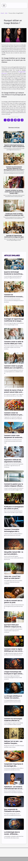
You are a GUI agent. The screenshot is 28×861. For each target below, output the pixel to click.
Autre (6, 13)
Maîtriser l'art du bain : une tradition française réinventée (13, 743)
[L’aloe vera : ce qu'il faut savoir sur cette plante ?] (14, 568)
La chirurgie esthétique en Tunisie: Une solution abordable (13, 698)
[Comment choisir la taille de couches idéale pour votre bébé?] (14, 333)
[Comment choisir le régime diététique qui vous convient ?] (14, 641)
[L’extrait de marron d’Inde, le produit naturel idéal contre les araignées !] (14, 382)
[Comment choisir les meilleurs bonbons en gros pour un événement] (14, 404)
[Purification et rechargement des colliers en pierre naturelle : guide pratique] (14, 498)
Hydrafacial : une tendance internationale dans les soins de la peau (14, 789)
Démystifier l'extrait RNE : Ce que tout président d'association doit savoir (13, 554)
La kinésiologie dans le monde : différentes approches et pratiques (12, 834)
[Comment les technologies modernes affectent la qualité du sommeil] (14, 710)
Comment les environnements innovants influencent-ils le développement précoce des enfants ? (14, 168)
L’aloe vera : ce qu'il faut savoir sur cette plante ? (12, 577)
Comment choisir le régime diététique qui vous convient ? (14, 651)
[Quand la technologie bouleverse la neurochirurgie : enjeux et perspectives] (14, 137)
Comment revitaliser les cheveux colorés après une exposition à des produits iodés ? (14, 191)
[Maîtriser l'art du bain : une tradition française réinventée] (14, 733)
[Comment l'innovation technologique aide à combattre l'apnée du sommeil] (14, 521)
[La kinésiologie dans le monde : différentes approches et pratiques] (14, 824)
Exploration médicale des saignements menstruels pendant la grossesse (12, 462)
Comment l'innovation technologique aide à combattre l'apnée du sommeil (11, 532)
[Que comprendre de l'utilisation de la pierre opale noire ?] (14, 801)
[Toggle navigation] (4, 5)
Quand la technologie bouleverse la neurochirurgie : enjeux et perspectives (14, 145)
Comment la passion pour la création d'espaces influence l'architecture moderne (13, 486)
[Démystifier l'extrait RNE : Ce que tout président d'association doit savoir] (14, 544)
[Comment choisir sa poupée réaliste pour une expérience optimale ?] (14, 357)
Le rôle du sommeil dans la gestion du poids (13, 601)
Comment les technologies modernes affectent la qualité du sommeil (13, 721)
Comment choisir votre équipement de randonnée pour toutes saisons (13, 437)
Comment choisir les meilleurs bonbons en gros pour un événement (13, 415)
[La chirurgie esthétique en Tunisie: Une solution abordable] (14, 688)
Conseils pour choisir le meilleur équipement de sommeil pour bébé (14, 214)
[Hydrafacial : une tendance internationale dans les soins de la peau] (14, 778)
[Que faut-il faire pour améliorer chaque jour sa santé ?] (14, 616)
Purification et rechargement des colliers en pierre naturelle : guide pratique (14, 509)
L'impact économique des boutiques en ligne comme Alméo (13, 674)
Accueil (2, 13)
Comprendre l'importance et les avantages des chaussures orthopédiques (13, 766)
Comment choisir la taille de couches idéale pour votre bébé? (13, 344)
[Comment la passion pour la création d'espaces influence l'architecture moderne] (14, 476)
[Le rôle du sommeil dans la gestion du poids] (14, 592)
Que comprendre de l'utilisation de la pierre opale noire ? (12, 811)
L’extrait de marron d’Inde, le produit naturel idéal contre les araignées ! (13, 392)
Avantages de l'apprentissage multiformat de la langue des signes (14, 236)
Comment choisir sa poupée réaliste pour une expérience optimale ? (13, 368)
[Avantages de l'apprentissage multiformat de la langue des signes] (14, 227)
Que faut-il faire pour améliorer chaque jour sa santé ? (12, 627)
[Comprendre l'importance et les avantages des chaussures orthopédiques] (14, 756)
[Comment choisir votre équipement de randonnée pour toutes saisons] (14, 427)
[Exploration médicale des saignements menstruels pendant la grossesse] (14, 451)
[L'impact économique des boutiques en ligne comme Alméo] (14, 663)
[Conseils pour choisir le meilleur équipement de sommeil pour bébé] (14, 205)
